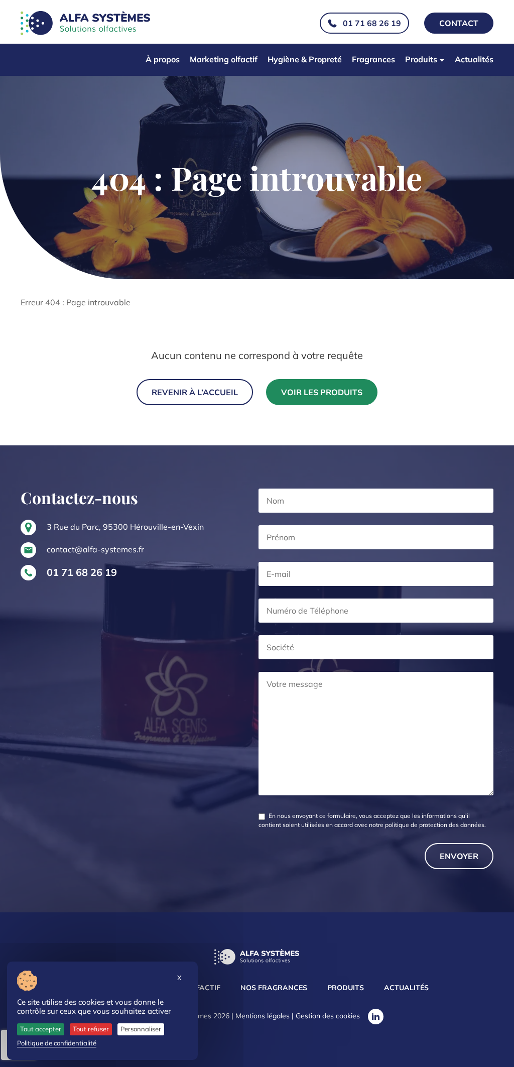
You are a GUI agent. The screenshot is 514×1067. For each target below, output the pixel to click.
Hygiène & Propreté (305, 59)
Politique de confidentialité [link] (56, 1043)
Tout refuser (91, 1029)
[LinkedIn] (375, 1016)
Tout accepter (40, 1029)
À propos (163, 59)
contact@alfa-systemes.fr (95, 549)
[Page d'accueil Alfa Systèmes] (256, 958)
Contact (458, 23)
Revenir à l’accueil (195, 392)
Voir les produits (321, 392)
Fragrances (373, 59)
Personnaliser (140, 1029)
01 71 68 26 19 (372, 23)
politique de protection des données (434, 824)
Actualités (474, 59)
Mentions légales (262, 1015)
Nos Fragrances (273, 987)
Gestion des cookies (328, 1015)
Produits (421, 59)
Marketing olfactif (224, 59)
